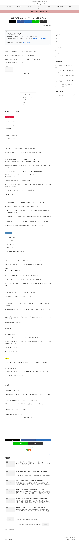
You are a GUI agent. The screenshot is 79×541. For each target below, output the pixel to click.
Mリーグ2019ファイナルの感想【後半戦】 (64, 66)
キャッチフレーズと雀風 (29, 101)
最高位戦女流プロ (14, 414)
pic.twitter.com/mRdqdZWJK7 (39, 38)
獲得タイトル (26, 99)
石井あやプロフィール (27, 97)
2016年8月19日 (26, 42)
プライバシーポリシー (65, 537)
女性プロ (7, 414)
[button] (43, 21)
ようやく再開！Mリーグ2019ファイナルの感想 (64, 71)
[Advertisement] (28, 82)
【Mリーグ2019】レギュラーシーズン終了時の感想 (64, 76)
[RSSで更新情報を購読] (29, 450)
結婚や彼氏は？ (26, 103)
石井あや (19, 414)
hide (11, 69)
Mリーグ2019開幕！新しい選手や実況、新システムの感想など (64, 85)
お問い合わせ (72, 537)
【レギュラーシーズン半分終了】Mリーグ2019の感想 (64, 81)
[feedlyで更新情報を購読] (27, 450)
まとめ (24, 104)
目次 (26, 94)
